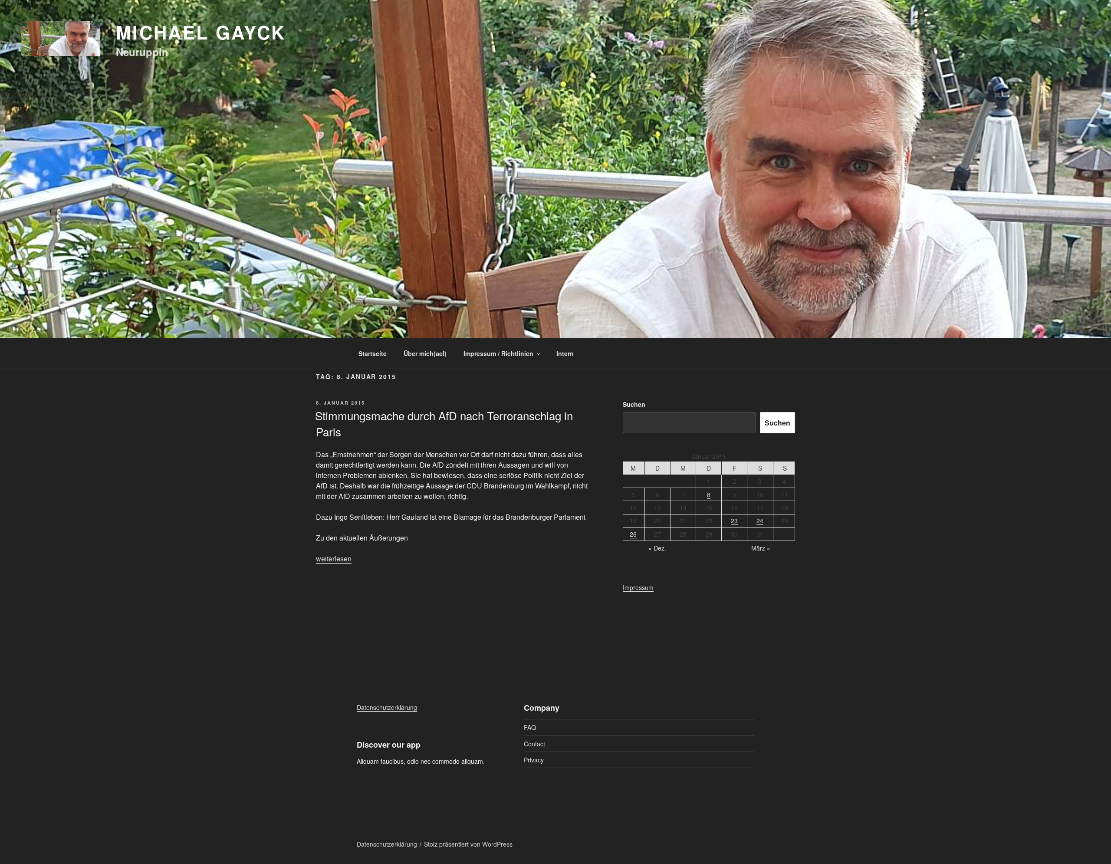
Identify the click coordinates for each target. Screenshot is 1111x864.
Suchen (634, 404)
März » (760, 548)
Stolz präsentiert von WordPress (468, 844)
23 (734, 520)
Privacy (534, 759)
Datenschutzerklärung (387, 707)
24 (759, 520)
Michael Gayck (201, 32)
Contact (534, 743)
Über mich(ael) (425, 353)
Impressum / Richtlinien (498, 353)
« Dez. (657, 548)
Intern (565, 353)
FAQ (530, 727)
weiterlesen (334, 559)
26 (633, 534)
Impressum (638, 587)
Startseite (372, 353)
